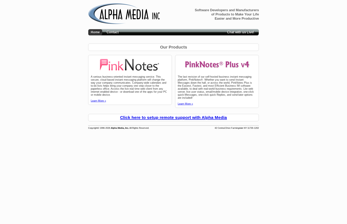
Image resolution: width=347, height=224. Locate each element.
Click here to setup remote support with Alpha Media (173, 117)
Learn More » (98, 100)
